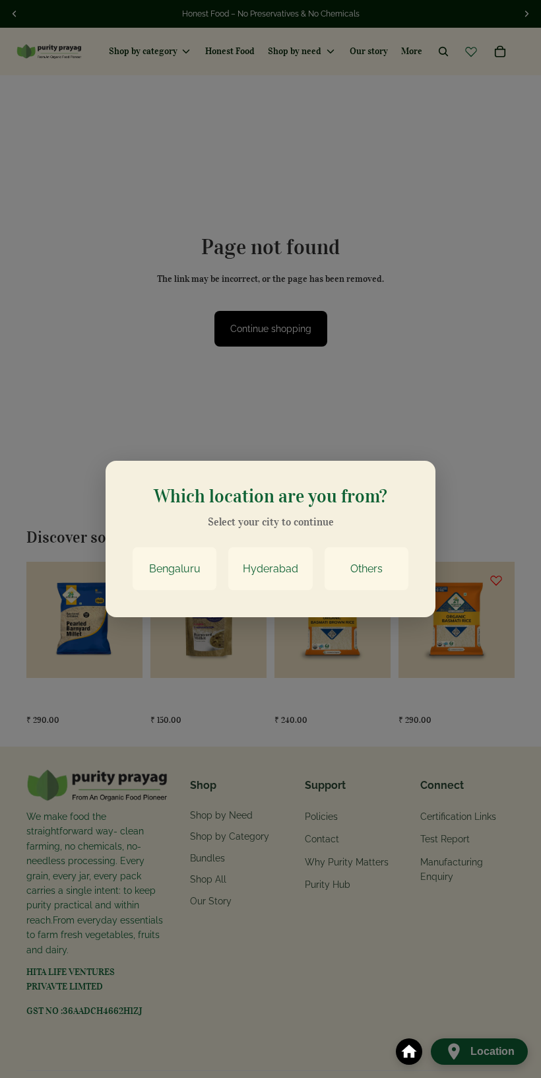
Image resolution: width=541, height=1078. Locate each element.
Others (366, 568)
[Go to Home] (409, 1051)
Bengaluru (175, 568)
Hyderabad (270, 568)
